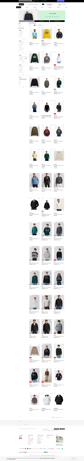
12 (20, 82)
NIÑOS (42, 7)
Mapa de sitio (29, 444)
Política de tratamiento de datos (54, 430)
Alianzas (48, 436)
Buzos (19, 24)
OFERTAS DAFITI (19, 7)
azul (21, 69)
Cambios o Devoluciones (40, 436)
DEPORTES (50, 7)
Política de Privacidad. (30, 439)
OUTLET (66, 7)
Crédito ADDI (48, 437)
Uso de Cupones (39, 437)
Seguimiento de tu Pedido (40, 439)
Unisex (21, 34)
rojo (22, 70)
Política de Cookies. (30, 440)
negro (22, 66)
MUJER (27, 7)
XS (20, 83)
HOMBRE (35, 7)
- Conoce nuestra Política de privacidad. (46, 455)
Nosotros (29, 437)
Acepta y (50, 430)
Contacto (38, 440)
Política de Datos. (53, 455)
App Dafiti (29, 443)
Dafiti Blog (29, 436)
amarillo (22, 72)
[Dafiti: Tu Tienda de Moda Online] (21, 4)
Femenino (21, 33)
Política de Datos (30, 441)
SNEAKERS (58, 7)
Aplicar (23, 38)
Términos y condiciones (47, 430)
